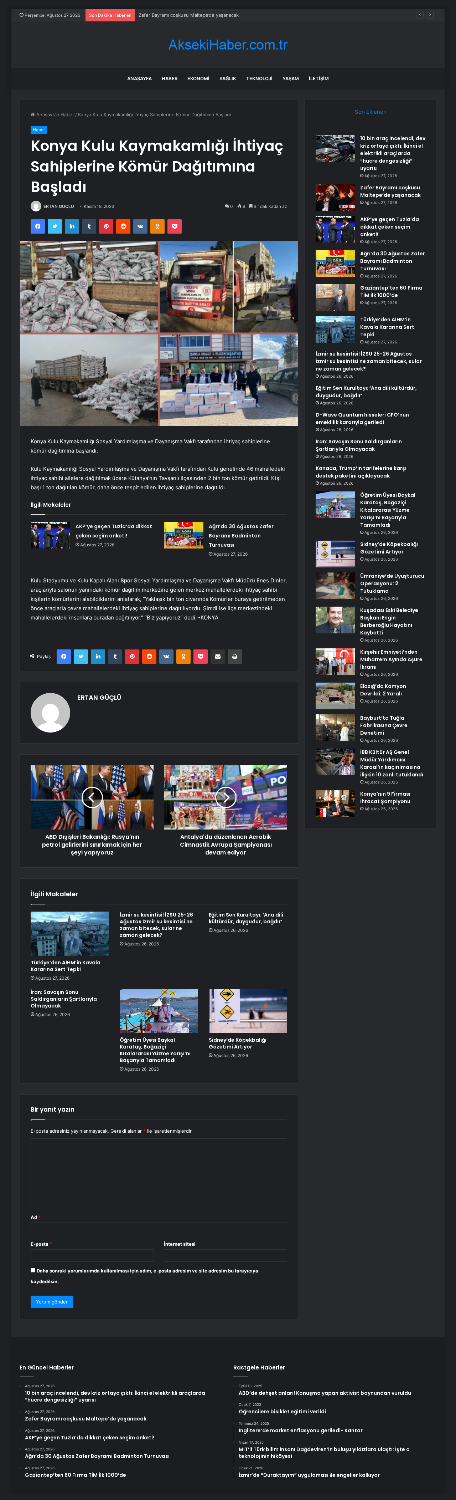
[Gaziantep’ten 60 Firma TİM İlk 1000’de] (335, 297)
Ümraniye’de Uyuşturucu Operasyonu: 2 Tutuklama (392, 583)
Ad (36, 1217)
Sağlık (227, 78)
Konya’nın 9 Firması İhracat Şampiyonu (385, 797)
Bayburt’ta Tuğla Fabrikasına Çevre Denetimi (384, 725)
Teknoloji (259, 78)
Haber (169, 78)
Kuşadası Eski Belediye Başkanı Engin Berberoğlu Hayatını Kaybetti (389, 621)
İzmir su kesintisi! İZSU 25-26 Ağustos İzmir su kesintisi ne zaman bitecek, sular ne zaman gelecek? (156, 925)
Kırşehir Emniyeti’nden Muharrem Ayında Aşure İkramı (391, 659)
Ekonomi (198, 78)
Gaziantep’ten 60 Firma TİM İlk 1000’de (391, 291)
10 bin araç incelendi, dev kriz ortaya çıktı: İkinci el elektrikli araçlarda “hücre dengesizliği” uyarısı (392, 153)
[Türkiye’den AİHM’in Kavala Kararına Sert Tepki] (70, 934)
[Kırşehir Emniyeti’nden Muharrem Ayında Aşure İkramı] (335, 661)
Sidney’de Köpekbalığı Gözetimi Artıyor (237, 1043)
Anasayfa (139, 78)
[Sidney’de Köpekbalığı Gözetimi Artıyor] (248, 1011)
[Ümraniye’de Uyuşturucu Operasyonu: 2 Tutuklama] (335, 585)
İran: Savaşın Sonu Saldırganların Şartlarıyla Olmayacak (64, 999)
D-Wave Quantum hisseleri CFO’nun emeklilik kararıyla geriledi (362, 418)
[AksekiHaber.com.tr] (228, 44)
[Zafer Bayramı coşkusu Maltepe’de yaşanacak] (335, 197)
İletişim (319, 78)
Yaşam (291, 78)
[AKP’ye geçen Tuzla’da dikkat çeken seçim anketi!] (50, 535)
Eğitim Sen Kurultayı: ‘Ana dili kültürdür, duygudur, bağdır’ (246, 918)
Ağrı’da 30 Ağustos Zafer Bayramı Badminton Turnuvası (241, 536)
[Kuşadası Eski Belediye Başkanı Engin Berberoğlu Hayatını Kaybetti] (335, 620)
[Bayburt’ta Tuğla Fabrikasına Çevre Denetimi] (335, 727)
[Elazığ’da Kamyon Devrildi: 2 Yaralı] (335, 696)
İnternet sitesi (180, 1244)
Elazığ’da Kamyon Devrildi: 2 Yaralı (383, 690)
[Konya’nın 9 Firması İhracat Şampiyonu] (335, 803)
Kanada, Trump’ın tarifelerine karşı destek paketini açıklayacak (361, 472)
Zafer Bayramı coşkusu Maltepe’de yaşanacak (390, 191)
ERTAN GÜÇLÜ (58, 206)
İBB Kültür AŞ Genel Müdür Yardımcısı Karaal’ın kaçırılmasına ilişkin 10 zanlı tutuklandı (391, 763)
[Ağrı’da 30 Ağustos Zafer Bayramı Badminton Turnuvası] (183, 535)
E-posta (41, 1244)
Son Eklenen (371, 111)
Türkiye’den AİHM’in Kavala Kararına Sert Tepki (65, 966)
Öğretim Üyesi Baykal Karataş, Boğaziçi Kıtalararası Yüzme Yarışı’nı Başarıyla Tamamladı (155, 1050)
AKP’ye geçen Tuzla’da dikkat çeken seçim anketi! (389, 227)
